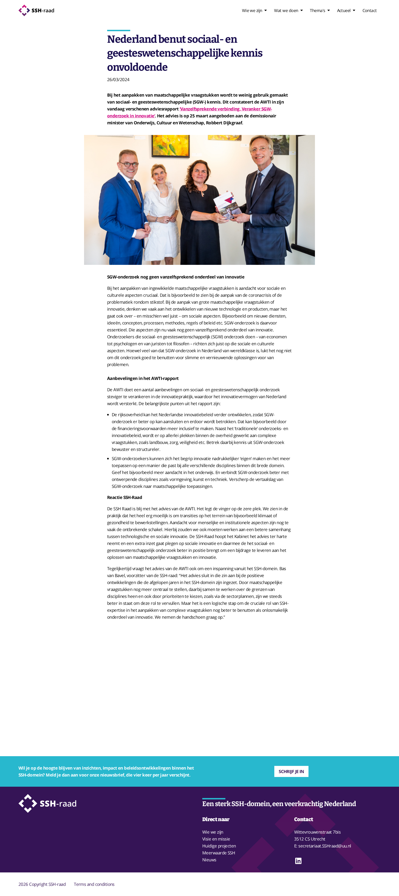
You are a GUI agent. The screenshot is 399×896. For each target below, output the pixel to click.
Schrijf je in (291, 771)
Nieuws (209, 859)
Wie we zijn (252, 10)
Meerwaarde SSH (218, 853)
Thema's (317, 10)
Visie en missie (216, 839)
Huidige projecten (219, 846)
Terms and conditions (94, 884)
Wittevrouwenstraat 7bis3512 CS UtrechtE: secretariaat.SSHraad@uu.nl (322, 839)
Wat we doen (286, 10)
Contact (370, 10)
